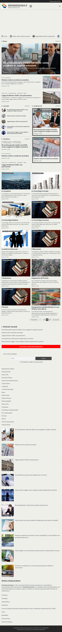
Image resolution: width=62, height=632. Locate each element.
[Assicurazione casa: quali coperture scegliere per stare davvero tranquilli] (8, 525)
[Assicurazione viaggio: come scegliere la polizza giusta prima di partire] (8, 495)
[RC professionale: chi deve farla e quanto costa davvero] (8, 510)
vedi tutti (27, 106)
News (25, 162)
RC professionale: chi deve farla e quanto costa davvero (31, 505)
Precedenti (34, 320)
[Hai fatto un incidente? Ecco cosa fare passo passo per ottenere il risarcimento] (8, 571)
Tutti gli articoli (17, 142)
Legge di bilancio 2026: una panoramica (38, 36)
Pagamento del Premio (40, 278)
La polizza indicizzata (10, 249)
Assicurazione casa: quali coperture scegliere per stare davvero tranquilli (36, 520)
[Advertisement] (31, 22)
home (3, 612)
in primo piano (16, 141)
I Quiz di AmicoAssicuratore (10, 380)
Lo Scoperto (6, 191)
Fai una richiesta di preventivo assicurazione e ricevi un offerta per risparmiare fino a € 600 (28, 608)
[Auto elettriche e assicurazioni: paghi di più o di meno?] (8, 480)
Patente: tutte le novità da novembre (14, 36)
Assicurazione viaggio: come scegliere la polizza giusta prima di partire (17, 132)
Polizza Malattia (6, 401)
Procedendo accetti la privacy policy (31, 362)
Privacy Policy (6, 618)
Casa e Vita (4, 162)
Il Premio (5, 307)
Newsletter (5, 615)
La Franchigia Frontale (40, 191)
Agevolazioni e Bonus (8, 369)
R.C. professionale (6, 142)
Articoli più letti (6, 372)
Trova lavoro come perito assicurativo (31, 346)
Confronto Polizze (7, 141)
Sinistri (4, 419)
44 (44, 320)
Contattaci (5, 598)
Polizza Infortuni (6, 398)
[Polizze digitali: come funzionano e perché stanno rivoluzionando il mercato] (8, 556)
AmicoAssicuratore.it (17, 5)
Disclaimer (5, 605)
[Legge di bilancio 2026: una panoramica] (8, 465)
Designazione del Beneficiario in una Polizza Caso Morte (45, 308)
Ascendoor (29, 629)
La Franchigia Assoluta (40, 220)
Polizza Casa (5, 395)
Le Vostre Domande (7, 389)
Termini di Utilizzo (7, 622)
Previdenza (5, 407)
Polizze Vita (36, 289)
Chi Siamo (5, 595)
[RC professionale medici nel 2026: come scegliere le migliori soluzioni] (8, 435)
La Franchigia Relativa (10, 220)
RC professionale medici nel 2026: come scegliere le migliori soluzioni (17, 110)
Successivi (56, 320)
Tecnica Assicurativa (8, 173)
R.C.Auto (4, 416)
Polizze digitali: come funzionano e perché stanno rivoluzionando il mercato (37, 550)
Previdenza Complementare (10, 410)
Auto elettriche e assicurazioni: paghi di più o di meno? (18, 127)
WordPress (42, 629)
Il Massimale (36, 249)
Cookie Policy (6, 602)
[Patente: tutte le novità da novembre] (8, 450)
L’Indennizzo (6, 278)
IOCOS (36, 628)
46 (50, 320)
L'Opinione (19, 162)
